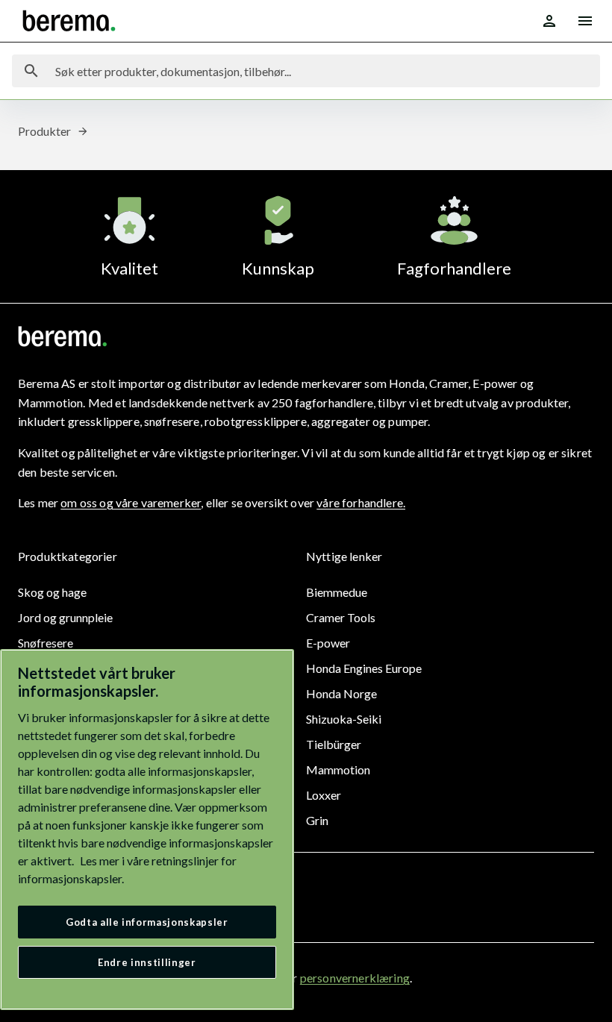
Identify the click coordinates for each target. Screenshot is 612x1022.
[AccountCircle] (549, 21)
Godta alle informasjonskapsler (147, 922)
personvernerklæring (355, 978)
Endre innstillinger (147, 962)
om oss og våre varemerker (130, 502)
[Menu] (585, 21)
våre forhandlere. (360, 502)
